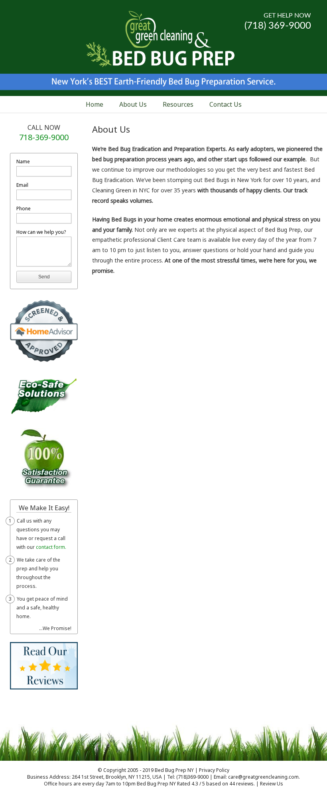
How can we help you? (41, 232)
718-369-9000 (44, 137)
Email (22, 185)
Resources (178, 104)
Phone (23, 208)
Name (23, 161)
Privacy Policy (214, 770)
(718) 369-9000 (277, 26)
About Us (133, 104)
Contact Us (225, 104)
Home (94, 104)
